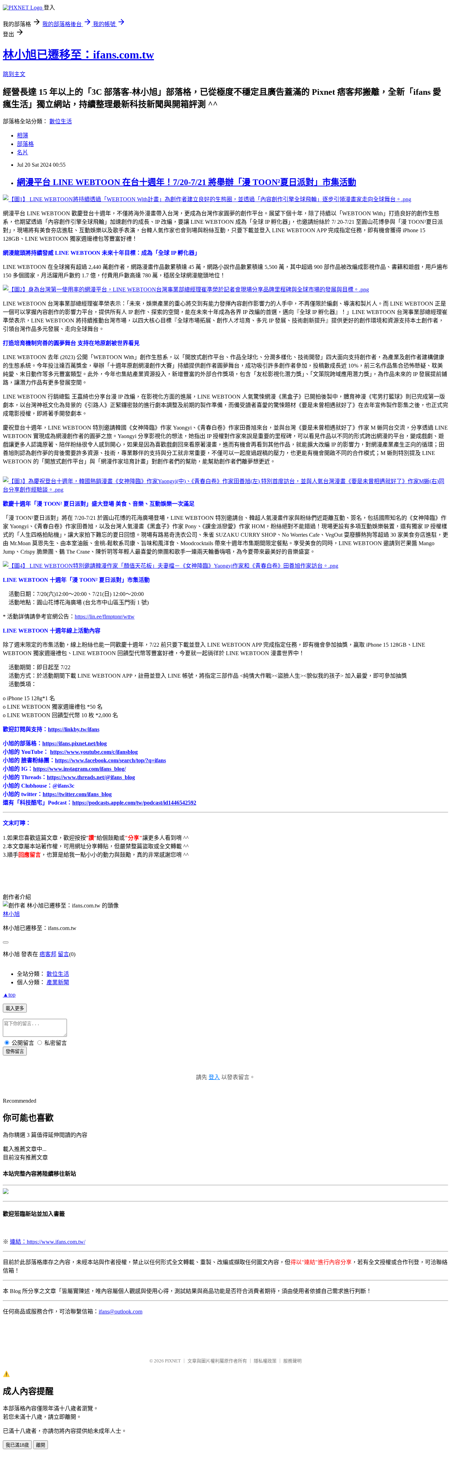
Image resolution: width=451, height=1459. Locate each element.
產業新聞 (58, 982)
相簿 (22, 135)
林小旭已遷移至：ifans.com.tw (78, 54)
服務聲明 (292, 1360)
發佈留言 (15, 1051)
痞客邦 (47, 954)
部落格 (25, 144)
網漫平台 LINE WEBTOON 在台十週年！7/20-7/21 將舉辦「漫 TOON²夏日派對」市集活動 (186, 182)
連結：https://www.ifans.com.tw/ (47, 1242)
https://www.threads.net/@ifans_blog (91, 777)
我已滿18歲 (17, 1445)
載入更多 (15, 1008)
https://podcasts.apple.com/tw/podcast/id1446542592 (134, 803)
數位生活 (60, 121)
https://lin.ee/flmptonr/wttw (105, 617)
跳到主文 (14, 74)
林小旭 (11, 914)
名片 (22, 152)
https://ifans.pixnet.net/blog (74, 743)
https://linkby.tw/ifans (73, 729)
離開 (40, 1445)
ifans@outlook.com (120, 1312)
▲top (9, 995)
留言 (63, 954)
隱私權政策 (265, 1360)
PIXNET (173, 1360)
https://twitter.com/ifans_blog (77, 794)
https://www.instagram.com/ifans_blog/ (79, 769)
